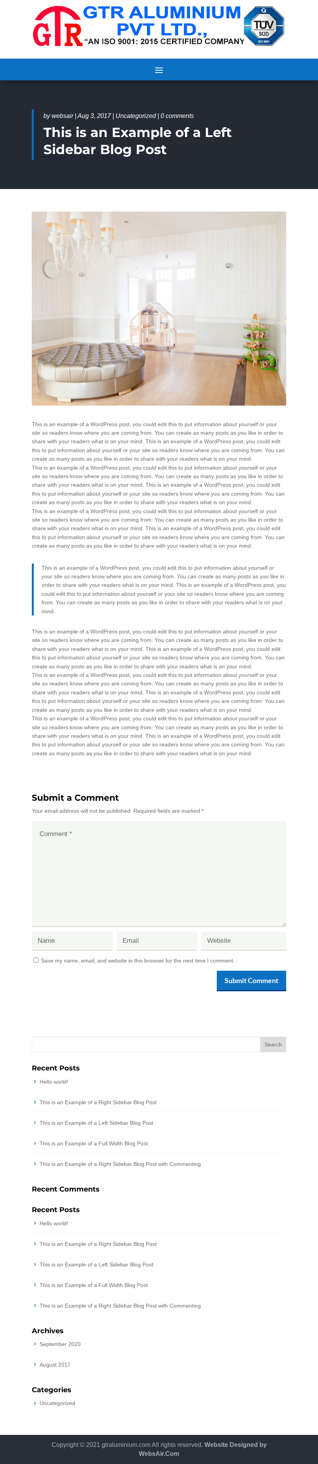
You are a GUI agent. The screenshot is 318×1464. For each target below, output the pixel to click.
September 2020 (60, 1344)
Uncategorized (136, 116)
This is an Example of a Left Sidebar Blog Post (96, 1123)
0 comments (177, 116)
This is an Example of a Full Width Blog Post (94, 1143)
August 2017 (55, 1365)
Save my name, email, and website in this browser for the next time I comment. (138, 960)
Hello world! (54, 1082)
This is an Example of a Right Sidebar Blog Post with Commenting (120, 1164)
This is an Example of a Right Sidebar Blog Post (98, 1102)
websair (62, 116)
